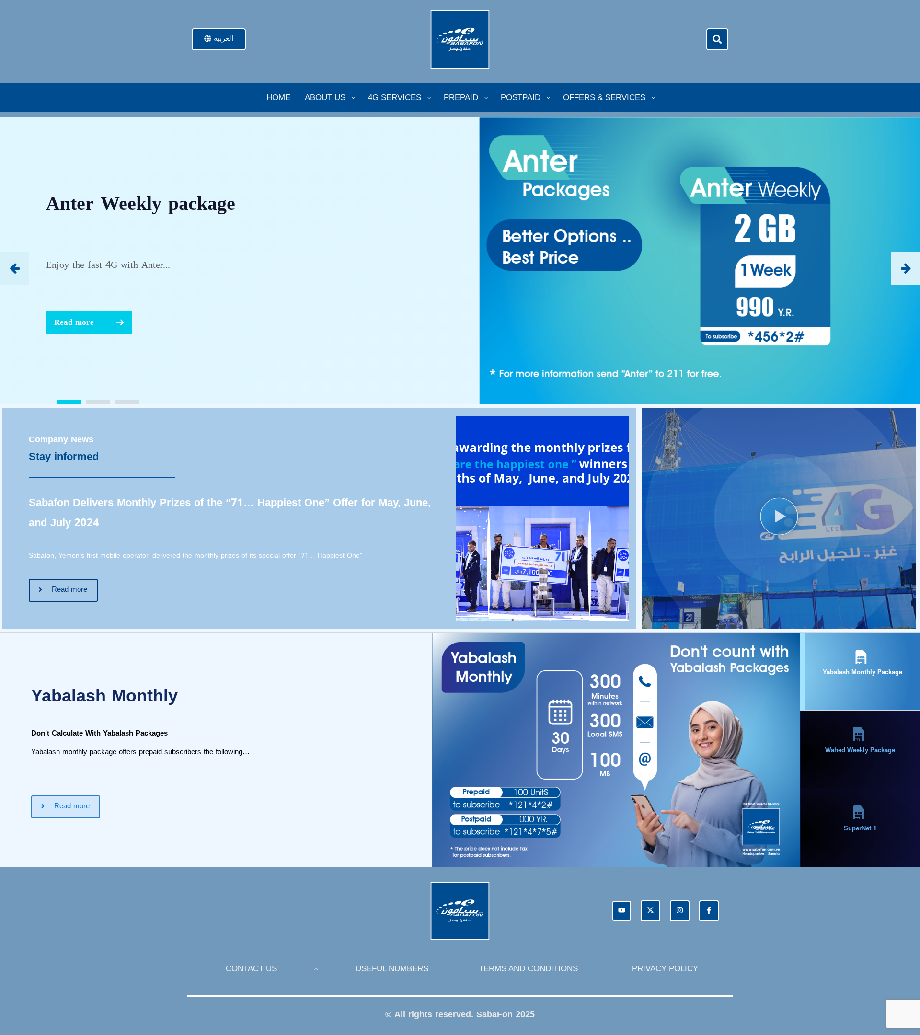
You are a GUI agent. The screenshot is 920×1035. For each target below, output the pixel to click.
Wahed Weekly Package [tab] (860, 750)
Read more (74, 322)
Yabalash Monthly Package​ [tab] (862, 672)
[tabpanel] (400, 750)
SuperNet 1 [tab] (860, 828)
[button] (717, 39)
